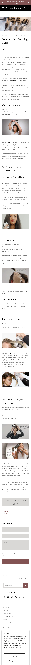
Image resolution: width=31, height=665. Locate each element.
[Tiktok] (20, 597)
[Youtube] (12, 597)
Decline (15, 656)
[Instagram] (4, 597)
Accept (15, 652)
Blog (10, 14)
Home (4, 14)
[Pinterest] (16, 597)
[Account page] (6, 8)
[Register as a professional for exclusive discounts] (15, 3)
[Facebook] (8, 597)
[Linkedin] (23, 597)
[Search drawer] (24, 8)
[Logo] (15, 8)
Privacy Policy (18, 647)
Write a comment (15, 561)
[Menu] (3, 8)
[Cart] (28, 8)
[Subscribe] (25, 585)
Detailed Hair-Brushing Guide (21, 14)
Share (5, 48)
